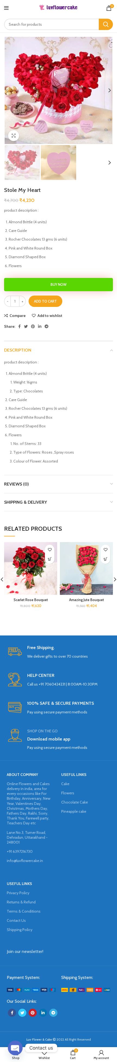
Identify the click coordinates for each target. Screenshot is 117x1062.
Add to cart (45, 301)
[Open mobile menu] (6, 8)
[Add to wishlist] (49, 549)
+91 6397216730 (20, 851)
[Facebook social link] (19, 326)
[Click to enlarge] (13, 135)
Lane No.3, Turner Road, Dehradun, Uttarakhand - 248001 (27, 837)
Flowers (67, 793)
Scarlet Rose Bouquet (31, 600)
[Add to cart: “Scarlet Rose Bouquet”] (49, 559)
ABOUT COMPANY (22, 774)
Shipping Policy (19, 929)
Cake (65, 783)
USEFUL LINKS (74, 774)
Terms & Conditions (24, 911)
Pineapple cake (73, 811)
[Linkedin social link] (39, 326)
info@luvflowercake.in (25, 860)
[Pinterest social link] (32, 326)
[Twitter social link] (25, 326)
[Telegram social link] (46, 326)
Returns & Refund (21, 902)
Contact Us (16, 920)
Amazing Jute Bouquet (86, 600)
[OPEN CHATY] (15, 1048)
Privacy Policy (18, 892)
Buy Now (58, 284)
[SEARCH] (106, 24)
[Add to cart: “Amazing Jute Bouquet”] (105, 559)
